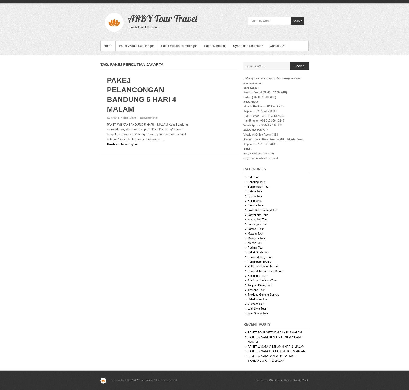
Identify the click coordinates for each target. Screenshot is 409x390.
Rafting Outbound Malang (263, 266)
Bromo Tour (255, 196)
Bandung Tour (256, 182)
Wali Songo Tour (258, 313)
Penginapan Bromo (259, 261)
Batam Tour (255, 191)
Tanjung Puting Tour (260, 285)
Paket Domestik (215, 46)
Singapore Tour (257, 275)
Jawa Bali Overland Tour (263, 210)
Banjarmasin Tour (258, 186)
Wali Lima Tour (257, 308)
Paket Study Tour (258, 252)
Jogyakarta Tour (258, 214)
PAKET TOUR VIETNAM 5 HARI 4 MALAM (275, 332)
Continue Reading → (122, 144)
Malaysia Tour (256, 238)
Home (108, 46)
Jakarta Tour (255, 205)
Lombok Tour (256, 229)
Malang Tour (255, 233)
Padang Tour (255, 247)
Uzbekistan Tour (258, 299)
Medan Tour (255, 243)
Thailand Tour (256, 289)
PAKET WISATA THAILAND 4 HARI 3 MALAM (276, 351)
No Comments (149, 117)
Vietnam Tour (256, 304)
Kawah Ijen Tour (258, 219)
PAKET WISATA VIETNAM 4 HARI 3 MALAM (276, 346)
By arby (112, 117)
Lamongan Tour (257, 224)
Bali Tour (253, 177)
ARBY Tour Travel (162, 19)
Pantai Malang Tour (260, 257)
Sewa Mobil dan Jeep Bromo (265, 271)
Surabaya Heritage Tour (262, 280)
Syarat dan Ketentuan (248, 46)
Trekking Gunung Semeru (263, 294)
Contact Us (277, 46)
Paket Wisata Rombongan (179, 46)
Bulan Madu (255, 200)
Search (297, 21)
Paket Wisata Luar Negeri (136, 46)
